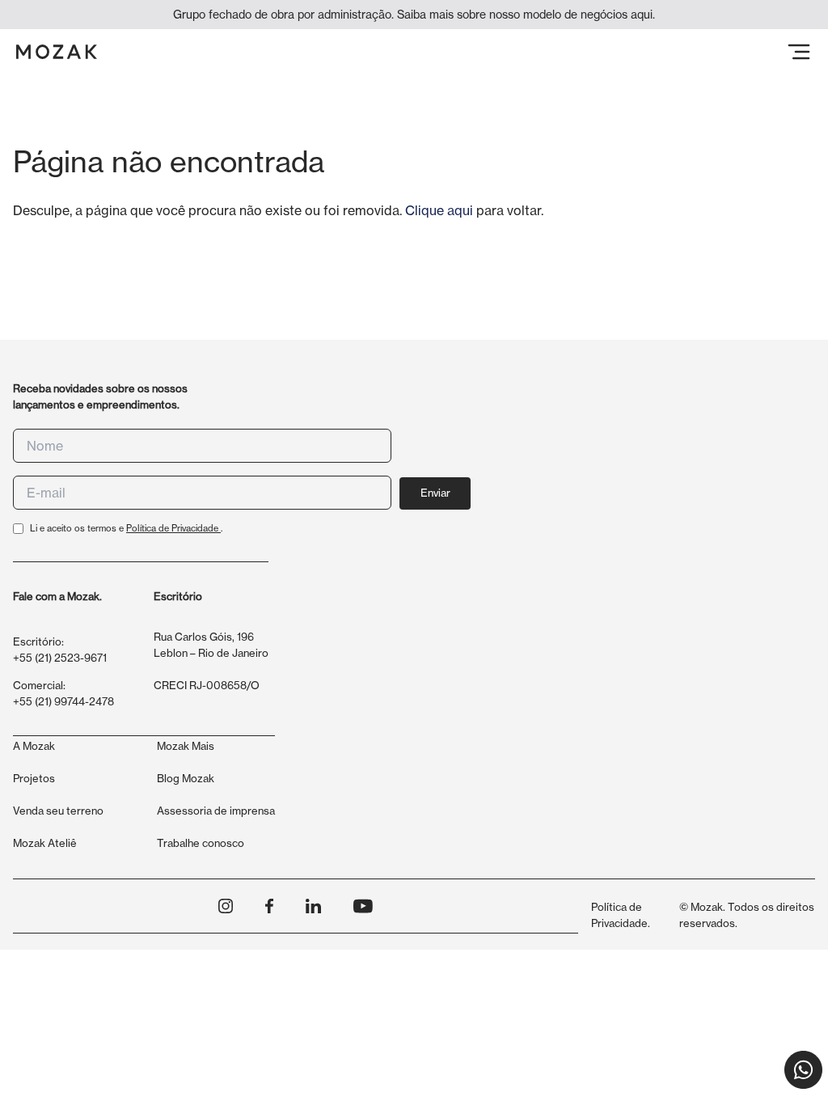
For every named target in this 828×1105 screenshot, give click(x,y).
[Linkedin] (313, 906)
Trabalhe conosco (200, 842)
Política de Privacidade (173, 528)
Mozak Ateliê (45, 842)
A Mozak (34, 745)
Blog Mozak (185, 778)
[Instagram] (226, 906)
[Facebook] (269, 906)
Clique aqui (439, 210)
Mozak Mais (185, 745)
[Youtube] (363, 906)
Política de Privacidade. (620, 914)
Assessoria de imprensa (216, 810)
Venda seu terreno (58, 810)
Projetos (34, 778)
